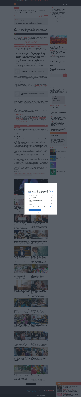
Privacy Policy (45, 212)
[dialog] (40, 198)
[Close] (55, 184)
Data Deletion (36, 212)
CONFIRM (34, 209)
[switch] (51, 197)
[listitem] (40, 195)
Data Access (40, 212)
